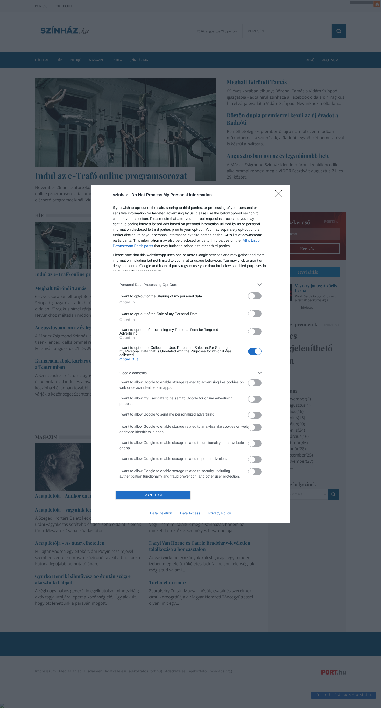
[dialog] (190, 353)
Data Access (190, 513)
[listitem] (190, 284)
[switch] (255, 295)
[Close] (280, 195)
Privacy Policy (219, 513)
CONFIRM (153, 495)
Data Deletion (161, 513)
